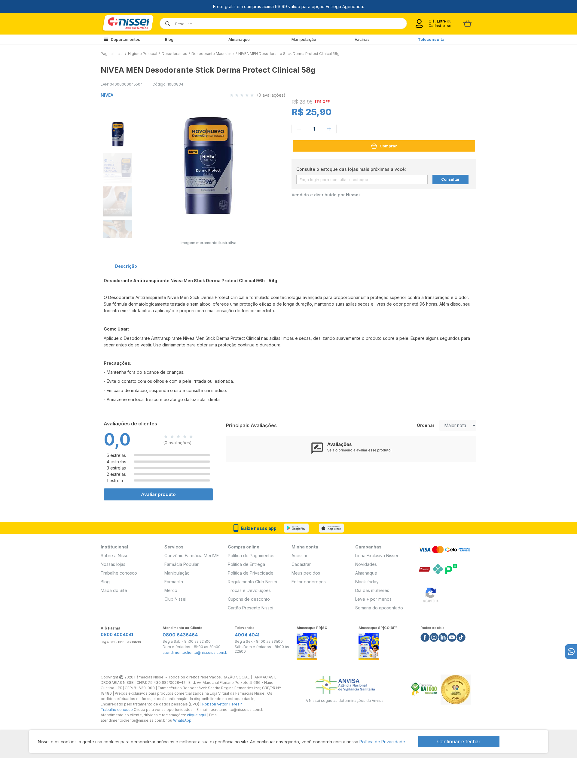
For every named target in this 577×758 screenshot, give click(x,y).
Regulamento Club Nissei (252, 581)
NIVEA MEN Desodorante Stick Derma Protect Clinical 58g (289, 53)
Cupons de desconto (249, 599)
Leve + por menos (373, 599)
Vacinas (362, 39)
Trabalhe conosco (119, 572)
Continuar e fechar (459, 741)
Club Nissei (175, 599)
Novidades (366, 564)
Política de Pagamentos (251, 555)
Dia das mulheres (372, 590)
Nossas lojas (113, 564)
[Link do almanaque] (307, 644)
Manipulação (304, 39)
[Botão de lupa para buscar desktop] (165, 22)
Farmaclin (173, 581)
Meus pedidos (306, 572)
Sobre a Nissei (115, 555)
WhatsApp (182, 720)
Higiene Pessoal (142, 53)
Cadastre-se (440, 25)
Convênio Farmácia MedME (191, 555)
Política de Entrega (246, 564)
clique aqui (196, 715)
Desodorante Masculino (212, 53)
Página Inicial (112, 53)
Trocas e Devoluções (249, 590)
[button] (117, 133)
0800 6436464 (180, 635)
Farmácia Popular (181, 564)
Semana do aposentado (379, 607)
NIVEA (107, 95)
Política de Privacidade (250, 572)
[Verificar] (431, 593)
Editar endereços (309, 581)
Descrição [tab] (126, 266)
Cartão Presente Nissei (250, 607)
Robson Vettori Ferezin (222, 704)
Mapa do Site (114, 590)
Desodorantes (174, 53)
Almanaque (239, 39)
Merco (170, 590)
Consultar (450, 179)
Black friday (367, 581)
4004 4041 (247, 635)
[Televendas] (571, 651)
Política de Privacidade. (382, 741)
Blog (169, 39)
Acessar (299, 555)
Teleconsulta (431, 39)
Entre (441, 21)
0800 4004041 (117, 634)
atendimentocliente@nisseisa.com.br (196, 653)
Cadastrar (301, 564)
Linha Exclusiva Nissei (376, 555)
